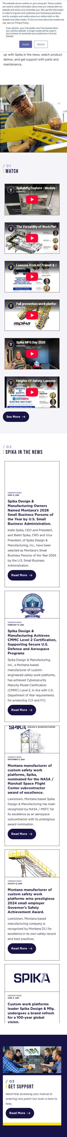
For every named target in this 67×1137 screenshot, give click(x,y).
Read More (22, 575)
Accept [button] (25, 44)
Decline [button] (41, 44)
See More (16, 416)
